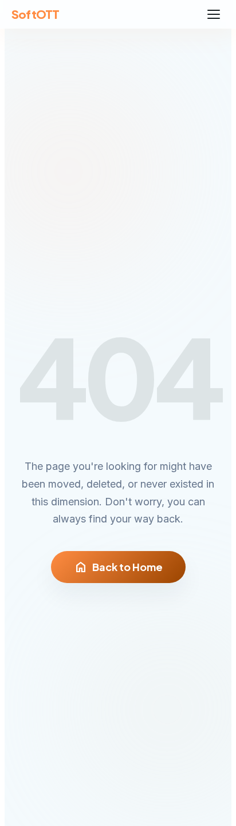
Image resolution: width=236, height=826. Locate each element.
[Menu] (214, 14)
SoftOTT (35, 14)
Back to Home (118, 567)
